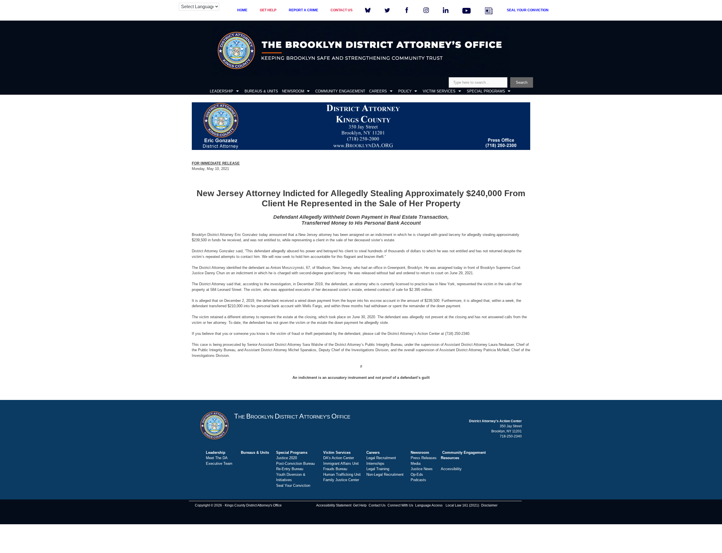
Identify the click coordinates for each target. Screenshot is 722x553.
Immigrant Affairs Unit (341, 463)
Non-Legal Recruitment (385, 474)
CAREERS (378, 91)
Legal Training (377, 469)
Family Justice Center (341, 480)
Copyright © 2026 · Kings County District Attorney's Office (238, 505)
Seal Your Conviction (293, 485)
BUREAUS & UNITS (261, 91)
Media (416, 463)
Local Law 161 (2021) (462, 505)
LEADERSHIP (221, 91)
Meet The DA (217, 458)
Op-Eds (417, 474)
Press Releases (424, 458)
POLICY (405, 91)
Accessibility (451, 469)
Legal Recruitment (381, 458)
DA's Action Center (338, 458)
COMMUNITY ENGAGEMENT (340, 91)
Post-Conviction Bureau (295, 463)
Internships (375, 463)
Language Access (429, 505)
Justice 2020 (286, 458)
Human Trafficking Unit (342, 474)
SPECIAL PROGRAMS (486, 91)
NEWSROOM (293, 91)
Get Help (360, 505)
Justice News (422, 469)
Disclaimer (489, 505)
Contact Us (377, 505)
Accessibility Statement (333, 505)
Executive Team (219, 463)
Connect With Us (400, 505)
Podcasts (418, 480)
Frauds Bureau (335, 469)
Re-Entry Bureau (289, 469)
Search (521, 82)
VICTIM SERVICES (439, 91)
